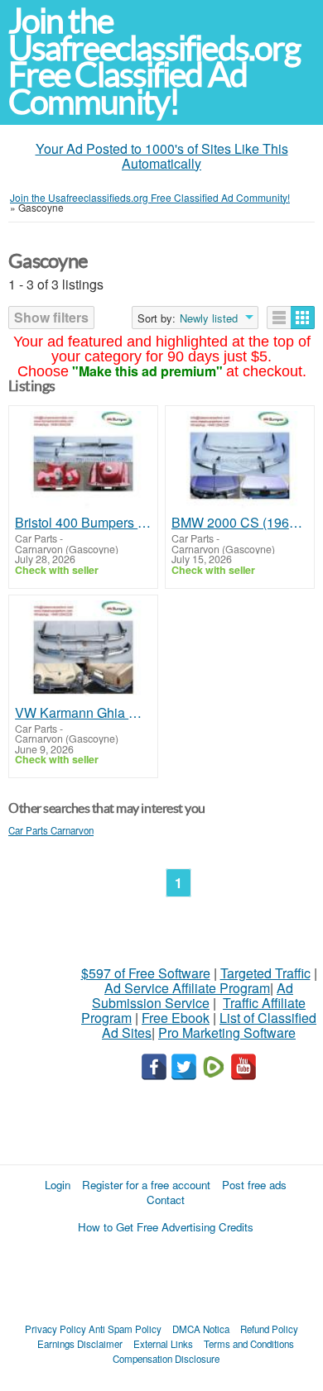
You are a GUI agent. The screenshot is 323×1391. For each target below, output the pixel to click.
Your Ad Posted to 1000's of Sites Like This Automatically (162, 156)
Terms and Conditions (249, 1343)
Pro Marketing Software (227, 1032)
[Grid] (303, 317)
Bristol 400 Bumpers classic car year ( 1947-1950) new (83, 522)
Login (57, 1185)
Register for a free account (146, 1185)
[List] (279, 317)
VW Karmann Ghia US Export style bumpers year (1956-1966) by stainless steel (83, 712)
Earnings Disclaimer (80, 1343)
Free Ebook (176, 1017)
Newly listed (209, 318)
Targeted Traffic (265, 972)
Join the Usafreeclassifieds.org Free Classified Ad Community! (154, 61)
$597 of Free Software (145, 972)
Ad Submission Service (192, 995)
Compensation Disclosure (166, 1358)
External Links (163, 1343)
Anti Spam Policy (125, 1329)
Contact (166, 1199)
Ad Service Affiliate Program (187, 987)
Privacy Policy (55, 1329)
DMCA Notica (200, 1329)
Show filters (51, 317)
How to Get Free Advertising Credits (165, 1227)
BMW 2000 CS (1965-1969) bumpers (239, 522)
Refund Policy (269, 1329)
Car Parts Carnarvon (51, 830)
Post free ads (254, 1185)
